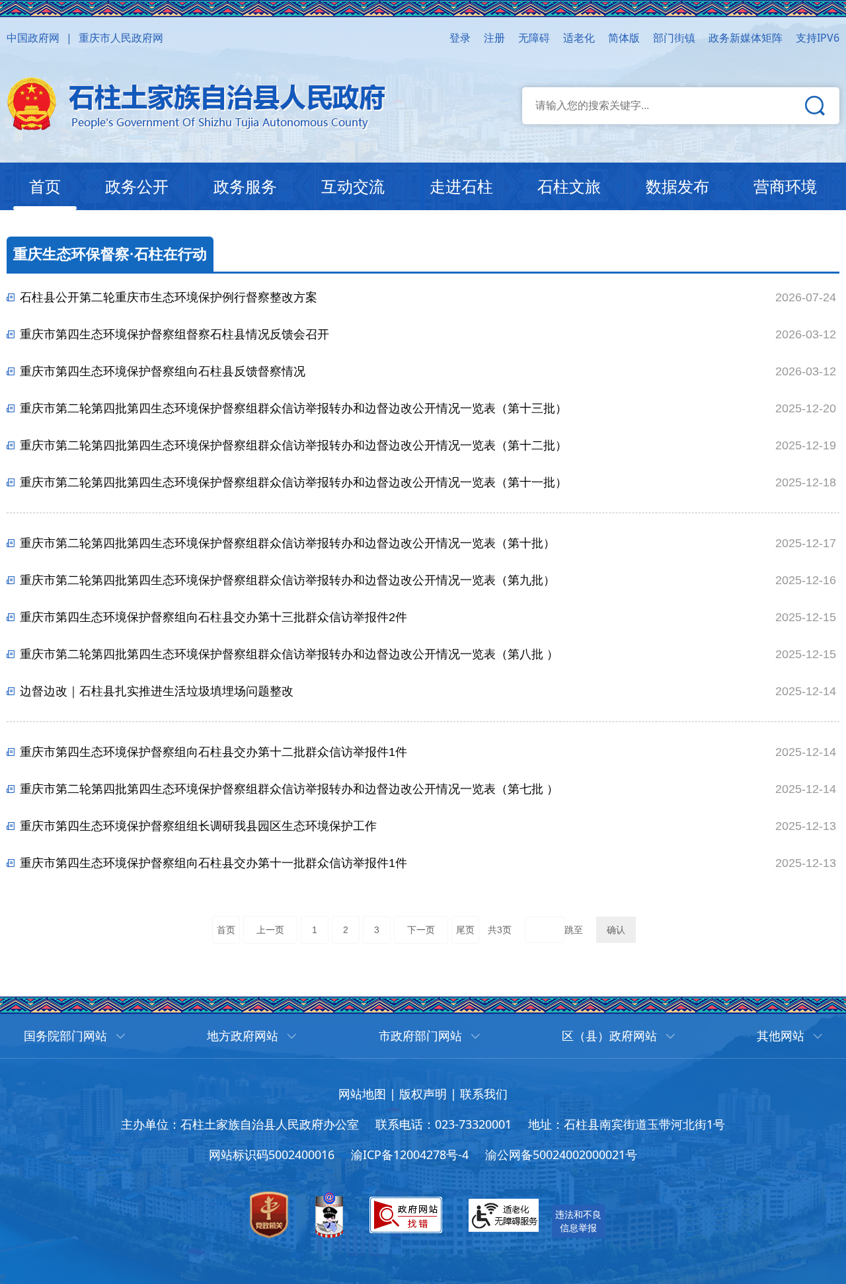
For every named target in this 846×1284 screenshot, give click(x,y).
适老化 (579, 37)
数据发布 (677, 186)
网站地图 (362, 1094)
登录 (460, 37)
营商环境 (785, 186)
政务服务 (245, 186)
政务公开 (137, 186)
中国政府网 (33, 37)
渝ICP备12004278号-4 (410, 1154)
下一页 (421, 930)
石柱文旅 (569, 186)
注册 (494, 37)
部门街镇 (674, 37)
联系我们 (484, 1094)
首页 (45, 186)
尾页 (465, 930)
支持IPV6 (817, 37)
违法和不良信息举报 (578, 1221)
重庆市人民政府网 (121, 37)
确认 (616, 930)
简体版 (624, 37)
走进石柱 (461, 186)
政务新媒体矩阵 (746, 37)
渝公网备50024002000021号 (561, 1154)
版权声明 (423, 1094)
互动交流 (353, 186)
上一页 (270, 930)
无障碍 (534, 37)
